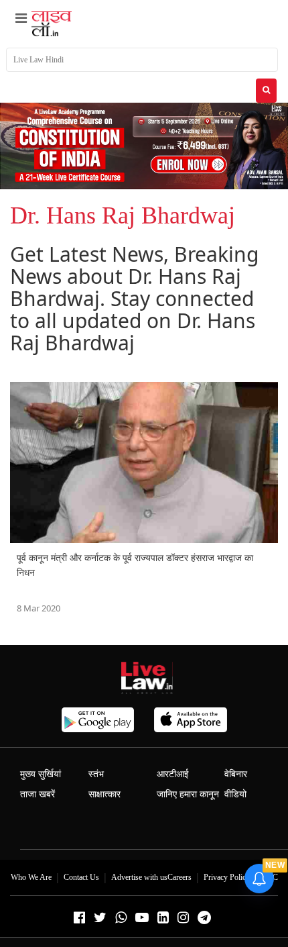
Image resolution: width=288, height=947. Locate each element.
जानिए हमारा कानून (188, 794)
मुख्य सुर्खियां (40, 774)
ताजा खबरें (37, 794)
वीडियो (235, 794)
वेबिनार (235, 774)
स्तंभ (96, 774)
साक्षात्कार (104, 794)
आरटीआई (173, 774)
